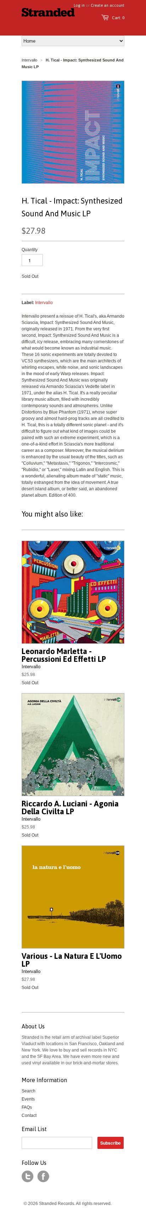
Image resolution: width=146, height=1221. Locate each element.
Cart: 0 (118, 17)
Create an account (107, 5)
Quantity (30, 249)
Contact (29, 1115)
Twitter (28, 1177)
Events (28, 1099)
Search (28, 1090)
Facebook (43, 1177)
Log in (79, 5)
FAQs (27, 1107)
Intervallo (29, 60)
